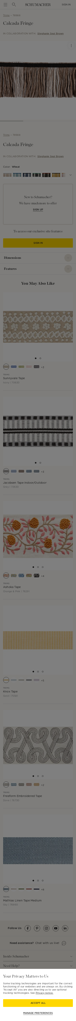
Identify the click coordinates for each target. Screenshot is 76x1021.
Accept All (38, 1002)
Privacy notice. (44, 992)
